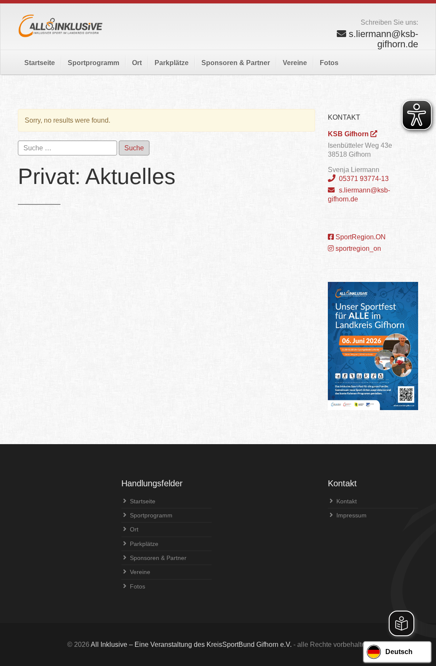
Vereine (295, 62)
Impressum (351, 515)
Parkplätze (172, 62)
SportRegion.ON (360, 237)
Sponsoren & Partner (235, 62)
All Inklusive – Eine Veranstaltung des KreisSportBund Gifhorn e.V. (191, 644)
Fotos (329, 62)
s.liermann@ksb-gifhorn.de (359, 195)
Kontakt (346, 501)
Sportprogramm (93, 62)
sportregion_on (357, 248)
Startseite (39, 62)
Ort (137, 62)
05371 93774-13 (363, 178)
